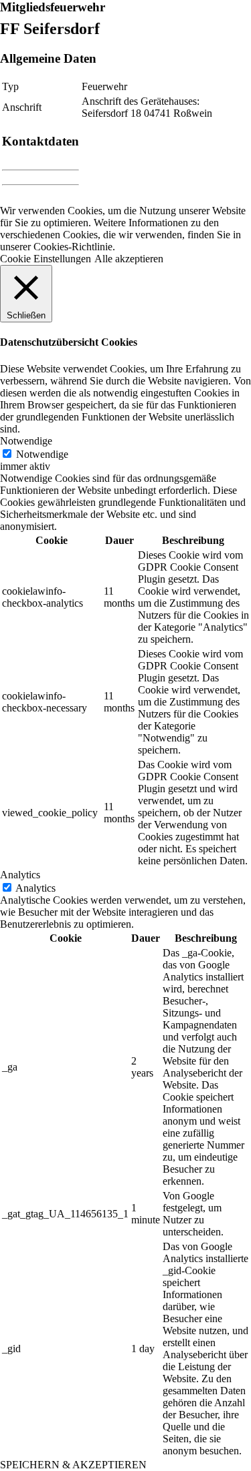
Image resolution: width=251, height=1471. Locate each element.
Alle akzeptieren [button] (128, 258)
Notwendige (42, 454)
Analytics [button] (20, 874)
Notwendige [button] (26, 441)
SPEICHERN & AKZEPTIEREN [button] (73, 1464)
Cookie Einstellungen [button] (45, 258)
